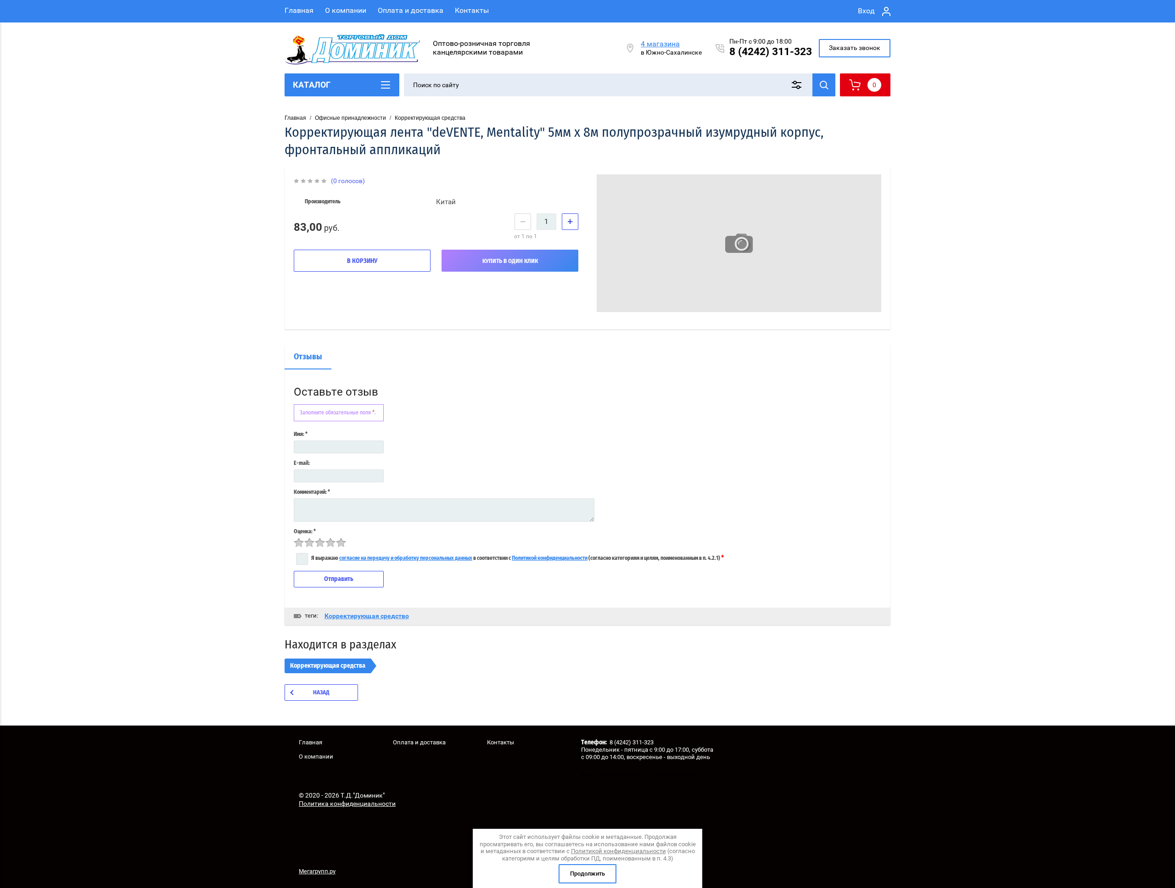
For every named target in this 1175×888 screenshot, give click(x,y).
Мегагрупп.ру (317, 871)
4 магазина (660, 43)
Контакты (472, 10)
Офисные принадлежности (350, 118)
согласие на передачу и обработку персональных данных (405, 558)
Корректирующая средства (430, 118)
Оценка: (305, 531)
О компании (345, 10)
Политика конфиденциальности (347, 803)
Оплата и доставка (410, 10)
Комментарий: (312, 492)
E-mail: (302, 463)
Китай (446, 202)
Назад (321, 693)
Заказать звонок (854, 47)
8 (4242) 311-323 (770, 51)
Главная (299, 10)
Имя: (301, 434)
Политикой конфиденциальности (550, 558)
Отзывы (308, 357)
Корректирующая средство (367, 616)
